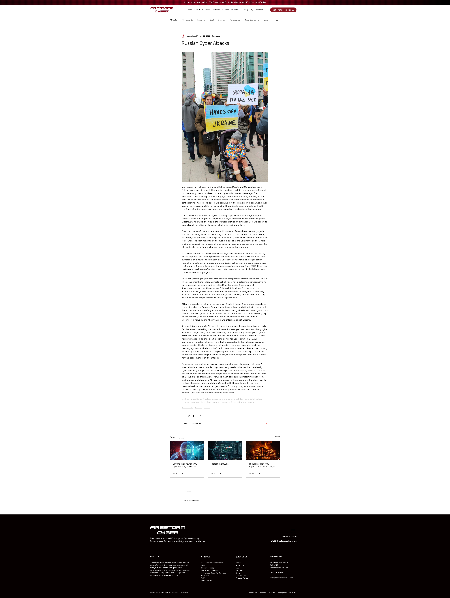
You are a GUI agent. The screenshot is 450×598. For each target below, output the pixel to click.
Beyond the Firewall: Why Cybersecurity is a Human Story (185, 465)
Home (238, 563)
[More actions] (267, 36)
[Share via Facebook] (183, 416)
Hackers (207, 408)
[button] (206, 10)
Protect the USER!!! (220, 464)
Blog (238, 573)
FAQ (237, 568)
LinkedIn (271, 592)
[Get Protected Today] (256, 2)
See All (277, 436)
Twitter (262, 592)
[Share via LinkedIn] (194, 416)
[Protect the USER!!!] (225, 450)
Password (201, 20)
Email (212, 20)
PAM (203, 565)
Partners (239, 570)
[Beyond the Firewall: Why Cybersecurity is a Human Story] (187, 450)
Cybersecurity (187, 20)
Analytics (205, 575)
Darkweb (221, 20)
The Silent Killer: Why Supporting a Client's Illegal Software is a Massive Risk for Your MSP (262, 465)
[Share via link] (200, 416)
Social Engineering (252, 20)
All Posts (173, 20)
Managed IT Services (210, 570)
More (266, 20)
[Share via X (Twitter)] (188, 416)
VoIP (203, 578)
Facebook (252, 592)
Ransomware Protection (212, 563)
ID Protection (207, 580)
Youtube (292, 592)
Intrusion (198, 408)
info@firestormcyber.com (282, 578)
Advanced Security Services (213, 573)
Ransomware (235, 20)
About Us (240, 565)
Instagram (282, 592)
